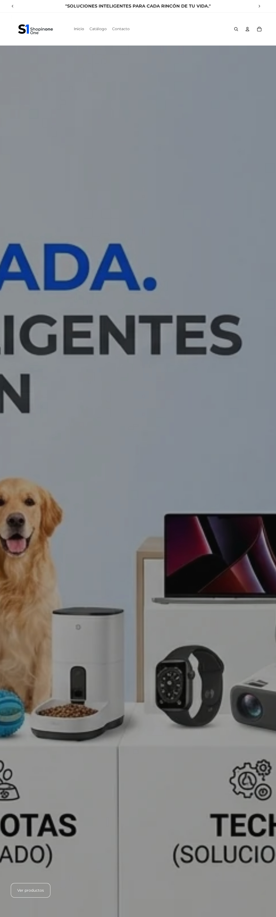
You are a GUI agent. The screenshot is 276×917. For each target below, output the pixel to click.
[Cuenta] (247, 29)
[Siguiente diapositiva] (259, 6)
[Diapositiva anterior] (13, 6)
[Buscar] (236, 29)
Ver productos (30, 890)
